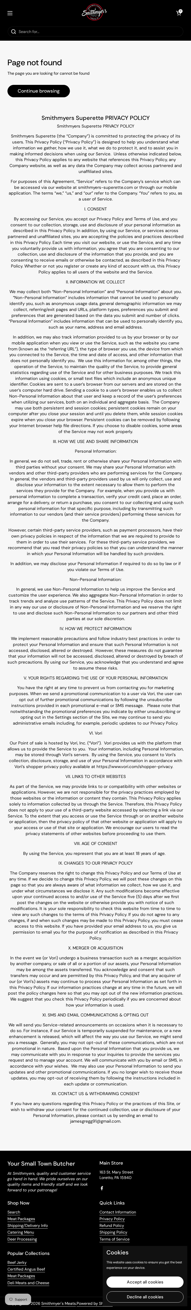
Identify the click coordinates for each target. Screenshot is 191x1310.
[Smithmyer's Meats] (94, 13)
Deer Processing (22, 1239)
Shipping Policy (113, 1232)
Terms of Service (114, 1239)
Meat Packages (21, 1218)
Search (13, 1212)
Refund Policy (111, 1225)
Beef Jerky (17, 1262)
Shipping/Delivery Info (27, 1225)
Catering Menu (20, 1232)
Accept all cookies (145, 1282)
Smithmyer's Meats (58, 1303)
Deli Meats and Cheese (28, 1282)
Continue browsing (39, 91)
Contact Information (117, 1212)
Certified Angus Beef (26, 1269)
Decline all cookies (145, 1297)
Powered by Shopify (95, 1303)
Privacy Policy (112, 1218)
